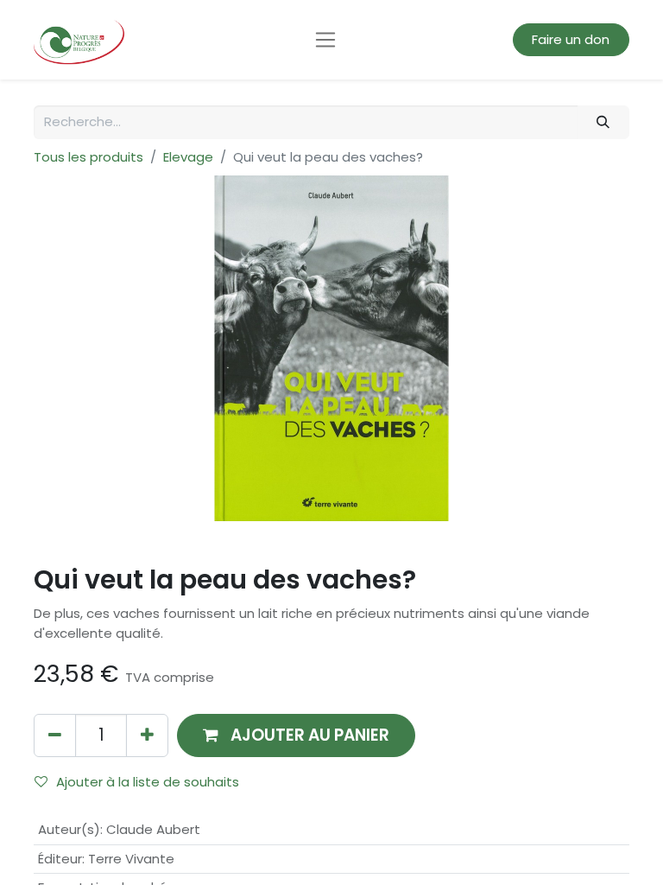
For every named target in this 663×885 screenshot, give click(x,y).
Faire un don (570, 39)
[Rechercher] (603, 122)
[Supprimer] (55, 735)
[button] (296, 735)
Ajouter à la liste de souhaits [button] (147, 782)
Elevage (188, 157)
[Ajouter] (147, 735)
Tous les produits (88, 157)
